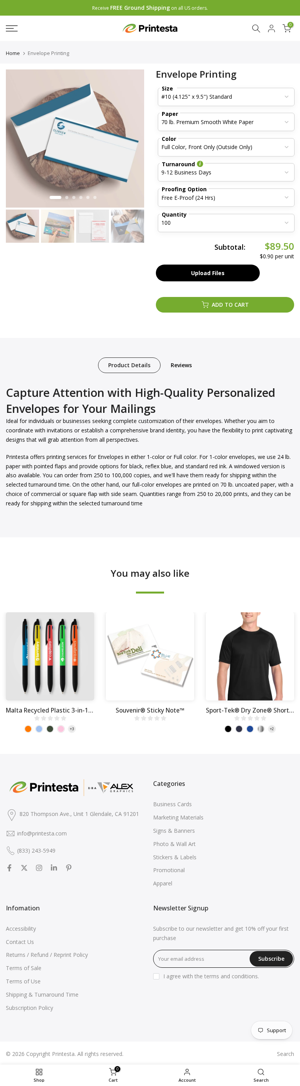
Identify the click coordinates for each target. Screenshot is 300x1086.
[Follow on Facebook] (9, 868)
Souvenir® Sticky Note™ (150, 710)
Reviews (181, 365)
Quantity (174, 214)
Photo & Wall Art (174, 844)
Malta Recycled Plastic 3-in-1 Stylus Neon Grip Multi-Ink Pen (91, 710)
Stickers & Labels (174, 857)
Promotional (169, 870)
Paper (170, 113)
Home (13, 53)
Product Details (129, 365)
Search (285, 1054)
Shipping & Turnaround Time (42, 994)
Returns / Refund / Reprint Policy (47, 954)
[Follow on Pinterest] (68, 868)
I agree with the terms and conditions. (211, 976)
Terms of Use (23, 981)
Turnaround (178, 164)
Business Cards (172, 804)
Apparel (162, 883)
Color (169, 138)
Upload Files (208, 273)
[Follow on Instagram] (39, 868)
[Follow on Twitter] (24, 868)
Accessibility (21, 928)
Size (167, 88)
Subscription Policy (29, 1007)
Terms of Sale (23, 968)
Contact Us (20, 942)
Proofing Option (184, 189)
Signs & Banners (174, 830)
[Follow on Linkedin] (53, 868)
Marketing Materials (178, 817)
